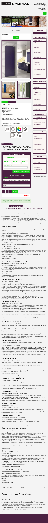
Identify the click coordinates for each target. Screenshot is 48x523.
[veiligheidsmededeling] (25, 129)
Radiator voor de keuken (38, 144)
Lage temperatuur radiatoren (39, 76)
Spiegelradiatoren (37, 101)
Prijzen (16, 37)
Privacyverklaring (37, 162)
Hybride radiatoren (37, 71)
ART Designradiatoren (38, 117)
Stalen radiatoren (37, 109)
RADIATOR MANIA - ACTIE (38, 40)
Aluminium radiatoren (37, 84)
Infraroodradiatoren (37, 124)
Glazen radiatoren (37, 97)
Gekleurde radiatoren (37, 94)
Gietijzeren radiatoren (37, 89)
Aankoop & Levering (37, 167)
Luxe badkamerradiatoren (38, 50)
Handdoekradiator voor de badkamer (38, 139)
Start (9, 0)
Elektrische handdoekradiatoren (39, 69)
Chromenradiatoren (37, 92)
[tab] (5, 102)
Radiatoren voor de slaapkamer (12, 322)
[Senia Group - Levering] (13, 135)
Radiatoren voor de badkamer (11, 340)
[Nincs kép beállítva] (8, 89)
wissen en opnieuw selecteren (21, 171)
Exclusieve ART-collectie (12, 469)
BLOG (35, 151)
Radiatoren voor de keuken (10, 301)
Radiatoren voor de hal (9, 358)
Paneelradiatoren (37, 62)
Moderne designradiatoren (13, 378)
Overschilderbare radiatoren (39, 119)
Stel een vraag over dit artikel (7, 143)
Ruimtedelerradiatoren (38, 127)
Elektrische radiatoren (37, 67)
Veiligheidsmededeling (38, 169)
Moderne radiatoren (37, 52)
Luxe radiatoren (36, 47)
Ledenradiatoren (37, 64)
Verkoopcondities (37, 164)
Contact (35, 159)
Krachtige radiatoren (37, 74)
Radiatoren (36, 42)
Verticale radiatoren (37, 57)
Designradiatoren (14, 0)
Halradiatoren (36, 142)
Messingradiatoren (37, 87)
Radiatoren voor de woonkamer (12, 279)
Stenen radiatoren (37, 106)
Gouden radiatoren (37, 99)
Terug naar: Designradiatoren (16, 206)
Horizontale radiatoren (38, 59)
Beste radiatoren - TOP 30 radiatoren (38, 136)
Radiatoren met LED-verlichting (39, 122)
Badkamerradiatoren (37, 45)
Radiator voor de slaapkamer (39, 149)
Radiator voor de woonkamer (39, 146)
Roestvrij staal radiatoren (38, 104)
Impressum (36, 172)
